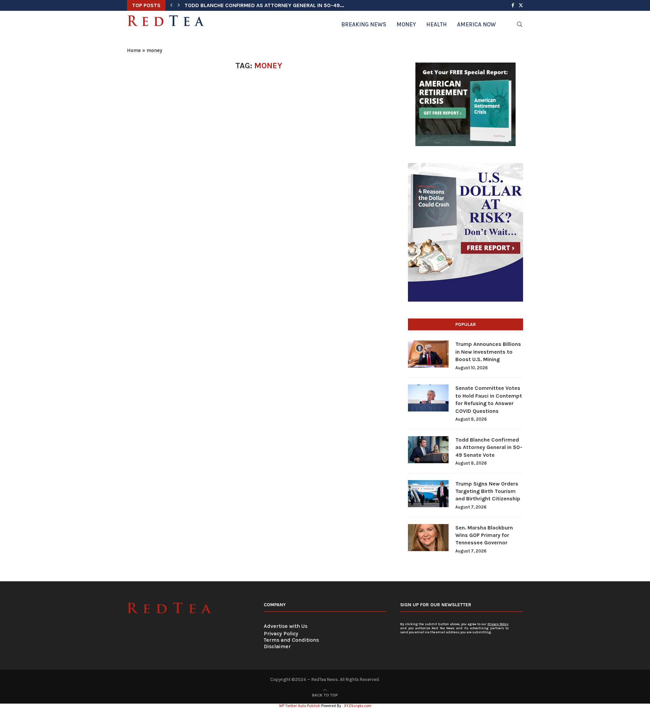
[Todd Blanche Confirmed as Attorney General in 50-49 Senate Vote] (428, 449)
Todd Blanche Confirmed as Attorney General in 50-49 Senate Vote (488, 447)
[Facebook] (513, 5)
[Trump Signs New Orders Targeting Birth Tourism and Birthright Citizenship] (428, 493)
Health (436, 24)
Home (134, 50)
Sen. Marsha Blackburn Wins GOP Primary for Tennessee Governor (484, 535)
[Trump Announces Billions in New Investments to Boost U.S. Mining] (428, 354)
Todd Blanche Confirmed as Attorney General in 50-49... (264, 5)
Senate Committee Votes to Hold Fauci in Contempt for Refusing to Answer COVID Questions (488, 399)
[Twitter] (521, 5)
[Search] (519, 24)
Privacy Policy (281, 633)
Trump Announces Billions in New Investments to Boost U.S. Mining (488, 351)
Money (406, 24)
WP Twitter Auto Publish (299, 706)
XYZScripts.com (357, 706)
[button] (171, 5)
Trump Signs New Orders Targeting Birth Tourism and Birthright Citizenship (487, 491)
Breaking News (363, 24)
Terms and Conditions (291, 640)
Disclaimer (277, 646)
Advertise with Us (285, 626)
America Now (476, 24)
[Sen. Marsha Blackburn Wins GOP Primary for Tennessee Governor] (428, 537)
